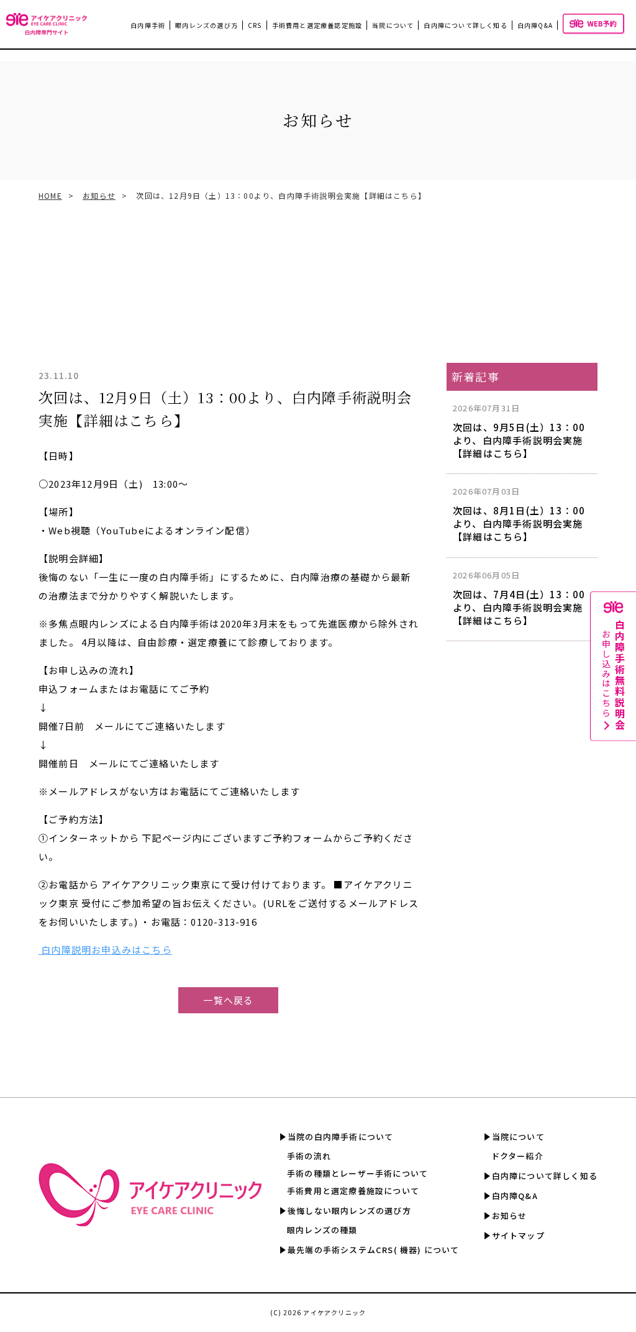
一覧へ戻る (228, 999)
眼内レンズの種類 (322, 1230)
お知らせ (99, 195)
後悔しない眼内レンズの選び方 (349, 1210)
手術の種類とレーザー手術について (357, 1173)
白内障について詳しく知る (465, 25)
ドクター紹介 (517, 1156)
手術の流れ (309, 1156)
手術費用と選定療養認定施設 (317, 25)
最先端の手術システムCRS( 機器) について (374, 1250)
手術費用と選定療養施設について (353, 1191)
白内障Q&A (535, 25)
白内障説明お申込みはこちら (105, 949)
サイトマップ (518, 1235)
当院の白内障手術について (340, 1137)
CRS (255, 25)
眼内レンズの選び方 (206, 25)
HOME (50, 195)
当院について (518, 1137)
